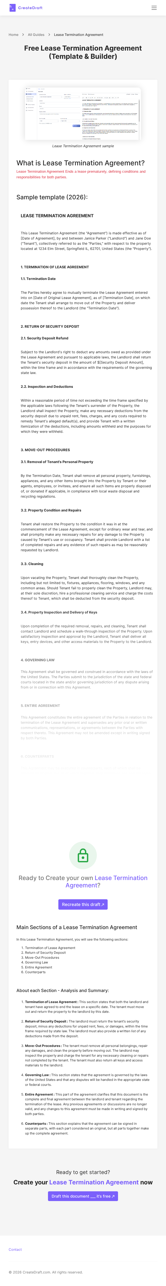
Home (13, 34)
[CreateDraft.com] (26, 7)
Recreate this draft (81, 904)
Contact (15, 1249)
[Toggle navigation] (154, 8)
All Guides (36, 34)
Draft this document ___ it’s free (82, 1196)
